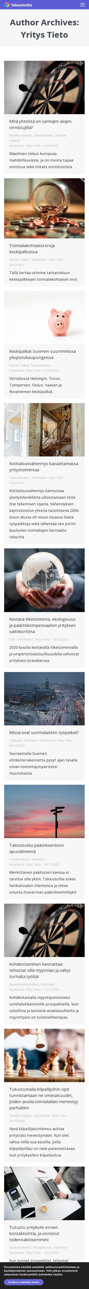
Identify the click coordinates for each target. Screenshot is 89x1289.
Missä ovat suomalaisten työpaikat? (44, 732)
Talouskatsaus (43, 135)
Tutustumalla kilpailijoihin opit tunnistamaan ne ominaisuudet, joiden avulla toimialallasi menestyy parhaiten (43, 1098)
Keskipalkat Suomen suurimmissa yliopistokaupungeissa (42, 354)
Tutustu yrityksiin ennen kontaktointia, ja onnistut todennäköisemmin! (34, 1233)
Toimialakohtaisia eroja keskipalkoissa (32, 249)
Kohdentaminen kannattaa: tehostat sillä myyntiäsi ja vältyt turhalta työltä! (40, 970)
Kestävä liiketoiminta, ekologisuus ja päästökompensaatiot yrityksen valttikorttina (42, 625)
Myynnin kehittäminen (24, 984)
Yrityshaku (47, 984)
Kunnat (14, 260)
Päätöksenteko (19, 859)
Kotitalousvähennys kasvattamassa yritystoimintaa (43, 467)
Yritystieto (30, 740)
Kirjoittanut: (25, 146)
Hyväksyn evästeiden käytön (23, 1282)
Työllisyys (15, 740)
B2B (12, 639)
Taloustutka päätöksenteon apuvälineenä (36, 848)
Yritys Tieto (44, 34)
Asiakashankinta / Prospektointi (30, 1247)
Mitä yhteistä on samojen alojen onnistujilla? (40, 124)
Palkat (24, 260)
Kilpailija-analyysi (20, 135)
